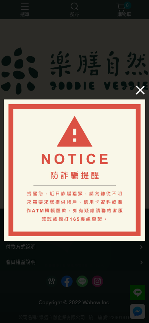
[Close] (140, 90)
